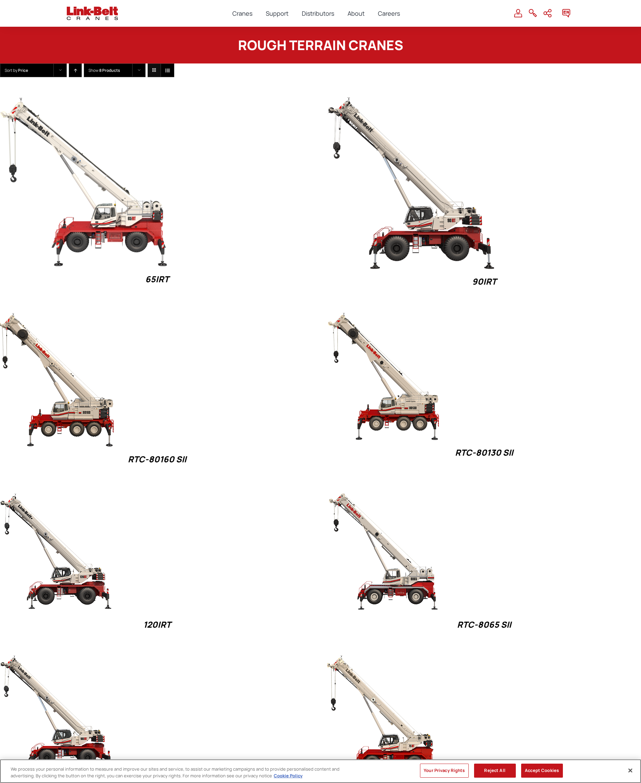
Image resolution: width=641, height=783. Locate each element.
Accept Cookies (542, 770)
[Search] (533, 13)
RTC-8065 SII (484, 624)
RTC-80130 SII (484, 452)
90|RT (484, 281)
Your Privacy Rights (444, 770)
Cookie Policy (288, 776)
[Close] (630, 770)
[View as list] (167, 70)
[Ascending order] (75, 70)
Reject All (494, 770)
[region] (320, 771)
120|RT (157, 624)
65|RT (157, 279)
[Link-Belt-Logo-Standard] (92, 9)
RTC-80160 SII (157, 459)
